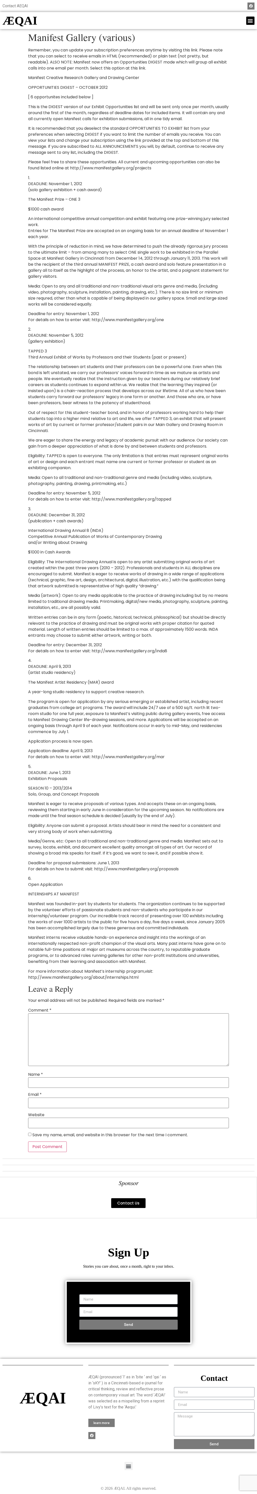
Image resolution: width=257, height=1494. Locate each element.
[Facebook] (250, 6)
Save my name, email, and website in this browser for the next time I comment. (110, 1135)
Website (36, 1115)
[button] (250, 21)
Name (35, 1075)
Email (35, 1095)
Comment (39, 1010)
